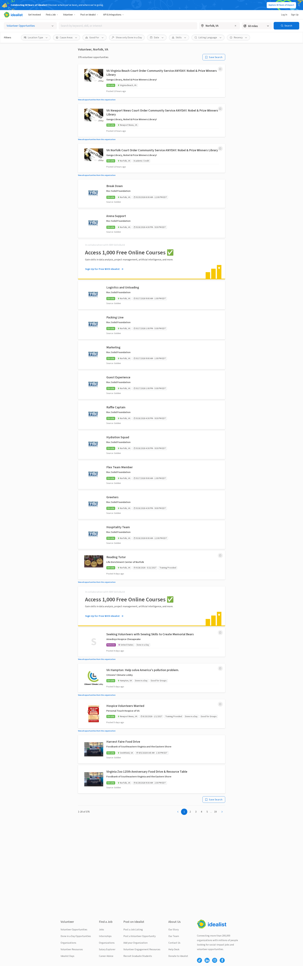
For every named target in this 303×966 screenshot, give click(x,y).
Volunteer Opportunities (74, 929)
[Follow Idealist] (199, 960)
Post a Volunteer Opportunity (139, 936)
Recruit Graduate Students (137, 956)
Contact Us (174, 943)
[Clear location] (235, 25)
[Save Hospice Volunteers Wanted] (220, 704)
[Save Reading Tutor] (220, 555)
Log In (284, 14)
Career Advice (106, 956)
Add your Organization (135, 943)
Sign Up (295, 14)
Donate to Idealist (178, 956)
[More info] (219, 26)
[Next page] (222, 812)
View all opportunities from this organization (97, 99)
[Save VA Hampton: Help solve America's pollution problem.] (220, 668)
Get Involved (34, 14)
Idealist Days (67, 956)
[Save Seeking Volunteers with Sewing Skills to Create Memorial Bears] (220, 632)
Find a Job (51, 14)
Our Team (173, 936)
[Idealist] (13, 15)
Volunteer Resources (72, 949)
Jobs (101, 929)
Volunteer (68, 14)
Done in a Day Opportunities (76, 936)
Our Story (173, 929)
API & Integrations (112, 14)
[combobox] (128, 25)
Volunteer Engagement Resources (141, 949)
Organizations (68, 943)
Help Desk (173, 949)
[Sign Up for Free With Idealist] (151, 259)
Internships (105, 936)
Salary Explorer (107, 949)
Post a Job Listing (133, 929)
